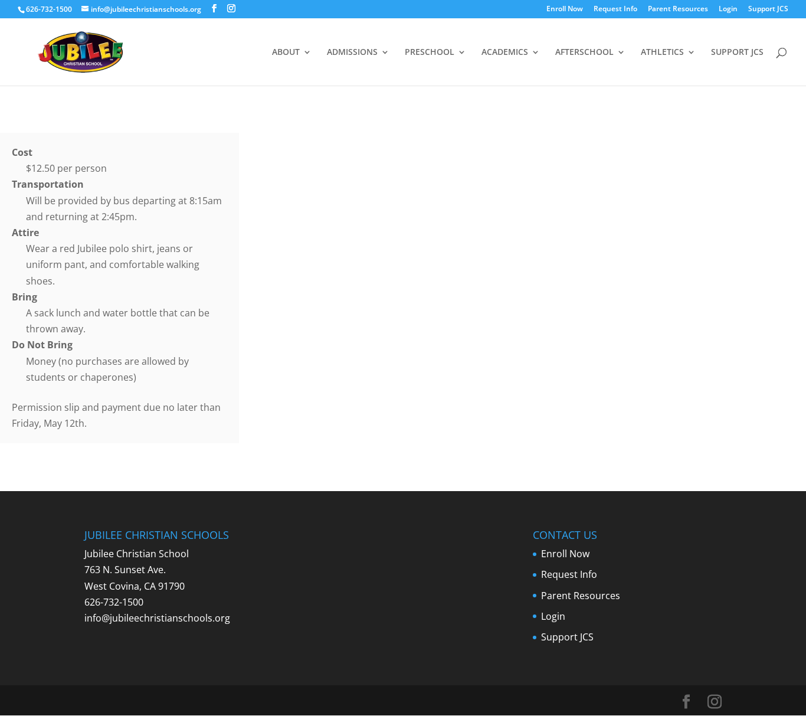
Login (728, 9)
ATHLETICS (662, 52)
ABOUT (286, 52)
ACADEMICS (504, 52)
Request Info (615, 9)
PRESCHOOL (429, 52)
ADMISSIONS (352, 52)
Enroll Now (564, 9)
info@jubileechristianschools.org (157, 618)
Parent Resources (678, 9)
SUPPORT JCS (737, 52)
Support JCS (768, 9)
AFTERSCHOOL (584, 52)
